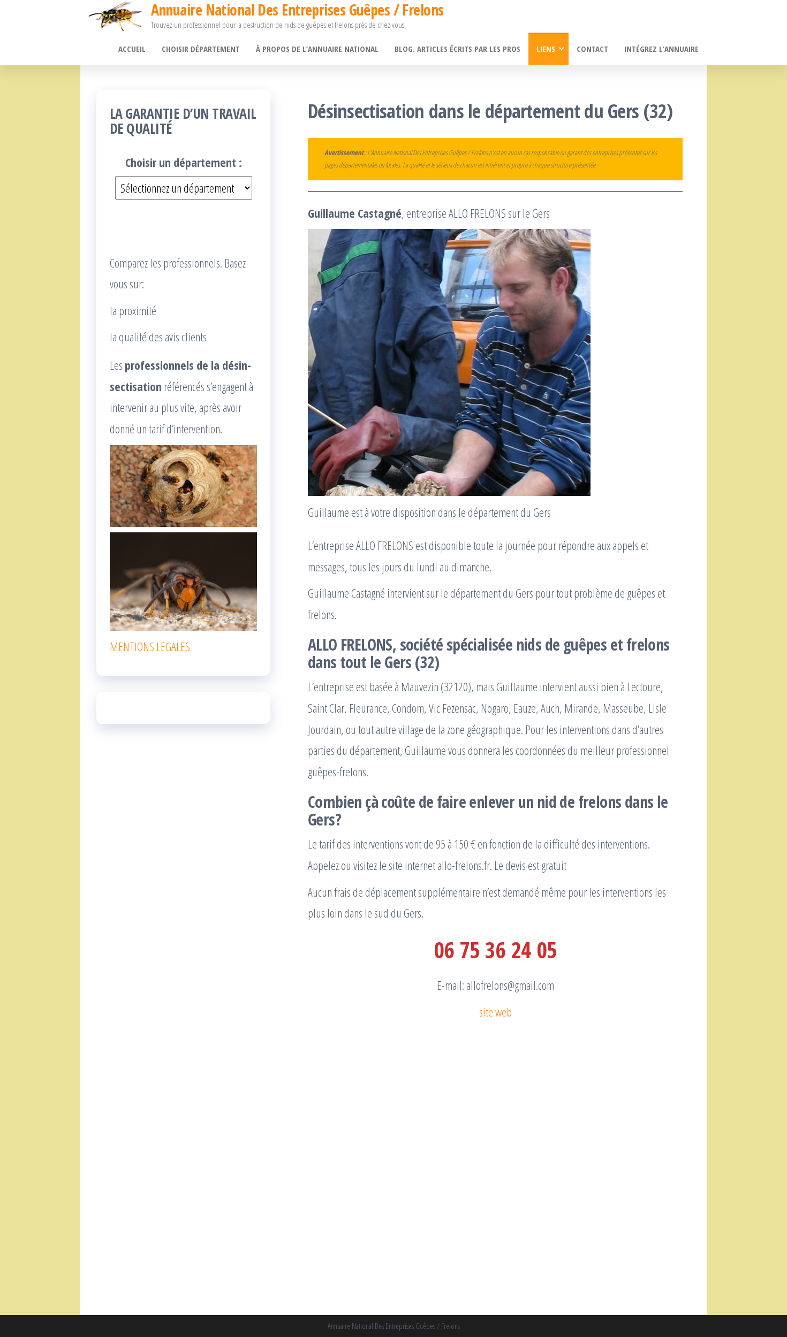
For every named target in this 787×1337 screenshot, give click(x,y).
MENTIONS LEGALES (150, 646)
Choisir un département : (183, 162)
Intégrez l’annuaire (661, 48)
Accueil (132, 48)
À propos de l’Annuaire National (317, 48)
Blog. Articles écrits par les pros (457, 48)
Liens (545, 48)
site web (495, 1012)
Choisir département (201, 48)
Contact (592, 48)
